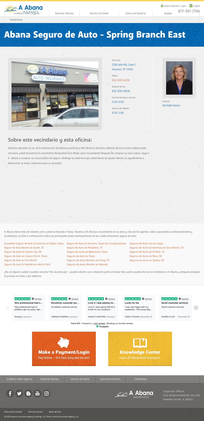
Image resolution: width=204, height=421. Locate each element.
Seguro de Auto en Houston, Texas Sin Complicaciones (96, 243)
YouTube (37, 394)
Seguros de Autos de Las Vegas (146, 243)
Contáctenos (16, 20)
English (196, 6)
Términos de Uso (35, 412)
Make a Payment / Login (175, 6)
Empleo (168, 13)
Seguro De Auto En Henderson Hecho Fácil (27, 264)
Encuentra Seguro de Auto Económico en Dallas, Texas (34, 243)
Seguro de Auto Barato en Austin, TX (24, 247)
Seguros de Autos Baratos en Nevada (87, 264)
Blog (28, 394)
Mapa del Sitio (55, 412)
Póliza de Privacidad (13, 412)
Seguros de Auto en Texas (81, 256)
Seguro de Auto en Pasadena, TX (84, 247)
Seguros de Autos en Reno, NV (145, 256)
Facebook (10, 394)
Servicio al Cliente (99, 13)
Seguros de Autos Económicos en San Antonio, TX (156, 247)
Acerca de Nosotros (136, 13)
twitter (19, 394)
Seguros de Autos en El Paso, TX (146, 251)
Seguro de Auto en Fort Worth (20, 260)
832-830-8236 (121, 80)
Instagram (47, 394)
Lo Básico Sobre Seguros (27, 13)
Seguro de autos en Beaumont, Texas (87, 251)
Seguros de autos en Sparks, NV (146, 260)
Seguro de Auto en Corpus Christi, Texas (25, 256)
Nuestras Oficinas (64, 13)
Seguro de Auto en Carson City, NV (23, 251)
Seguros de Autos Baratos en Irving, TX (88, 260)
